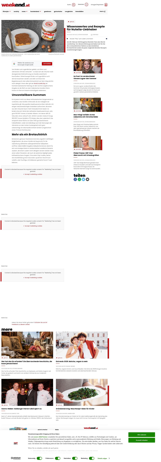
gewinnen (47, 11)
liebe (57, 430)
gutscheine (58, 11)
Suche (69, 4)
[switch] (57, 458)
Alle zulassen (141, 435)
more (102, 11)
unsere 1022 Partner (41, 437)
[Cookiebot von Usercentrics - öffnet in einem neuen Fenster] (16, 458)
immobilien (79, 11)
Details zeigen (102, 458)
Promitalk (78, 72)
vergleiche (69, 11)
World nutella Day (39, 83)
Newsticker (81, 4)
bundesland (34, 11)
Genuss (72, 21)
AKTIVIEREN (47, 63)
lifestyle (6, 11)
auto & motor (42, 430)
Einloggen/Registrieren (97, 4)
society (16, 11)
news (24, 11)
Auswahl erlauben (142, 440)
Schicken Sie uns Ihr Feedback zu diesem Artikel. (29, 323)
